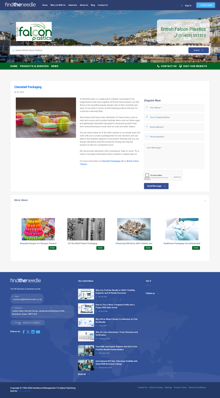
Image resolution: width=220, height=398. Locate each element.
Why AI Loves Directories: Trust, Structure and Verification (117, 333)
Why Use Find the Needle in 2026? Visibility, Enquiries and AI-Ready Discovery (115, 291)
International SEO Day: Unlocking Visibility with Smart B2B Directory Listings (117, 362)
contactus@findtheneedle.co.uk (27, 299)
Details (52, 248)
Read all (82, 374)
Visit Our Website (194, 66)
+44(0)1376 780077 (31, 322)
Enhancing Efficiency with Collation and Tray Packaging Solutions (146, 243)
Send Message (154, 186)
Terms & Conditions (197, 387)
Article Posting (156, 387)
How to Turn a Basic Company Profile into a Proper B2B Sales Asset (115, 306)
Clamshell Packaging (111, 161)
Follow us (150, 293)
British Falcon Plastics (183, 29)
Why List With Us (58, 5)
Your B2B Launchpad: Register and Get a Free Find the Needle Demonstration (116, 348)
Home (45, 5)
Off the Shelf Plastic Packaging (82, 243)
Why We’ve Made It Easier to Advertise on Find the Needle (116, 320)
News (54, 66)
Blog (93, 5)
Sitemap (168, 387)
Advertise (72, 5)
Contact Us (103, 5)
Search (197, 50)
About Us (84, 5)
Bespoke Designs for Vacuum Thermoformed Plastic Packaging (50, 243)
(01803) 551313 (192, 35)
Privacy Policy (180, 387)
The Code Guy (24, 391)
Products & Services (34, 66)
